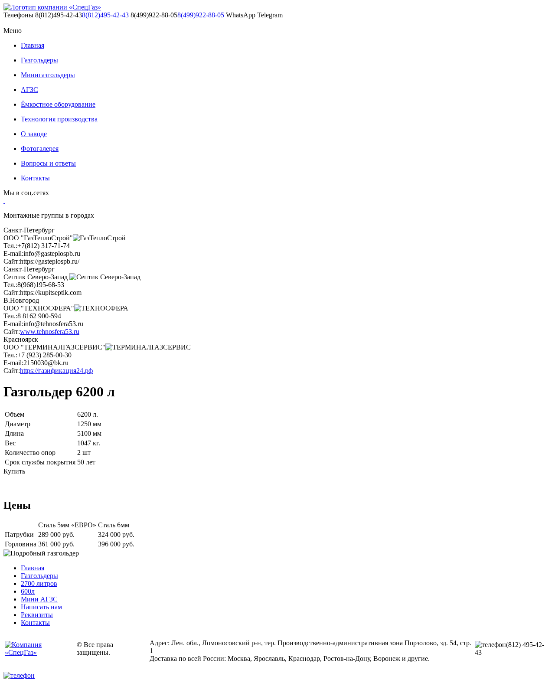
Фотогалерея (40, 148)
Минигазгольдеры (48, 74)
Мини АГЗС (39, 599)
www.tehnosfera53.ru (49, 331)
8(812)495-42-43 (105, 15)
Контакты (35, 178)
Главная (32, 45)
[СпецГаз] (52, 7)
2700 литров (39, 583)
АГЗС (29, 89)
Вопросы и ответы (48, 163)
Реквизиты (37, 614)
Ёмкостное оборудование (58, 104)
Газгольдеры (39, 60)
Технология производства (59, 119)
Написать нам (41, 607)
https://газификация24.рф (56, 370)
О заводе (34, 133)
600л (28, 591)
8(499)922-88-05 (200, 15)
